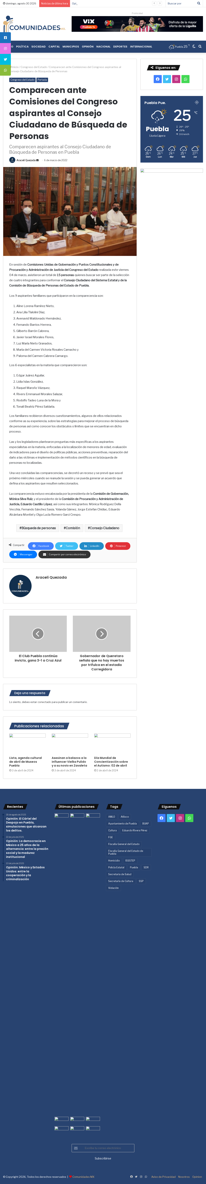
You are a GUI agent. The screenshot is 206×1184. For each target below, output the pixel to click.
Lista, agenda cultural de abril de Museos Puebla (25, 762)
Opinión (88, 46)
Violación (113, 887)
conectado (44, 702)
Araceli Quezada (26, 160)
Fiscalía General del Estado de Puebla (125, 852)
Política (22, 46)
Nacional (103, 46)
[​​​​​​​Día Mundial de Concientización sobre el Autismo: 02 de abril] (112, 744)
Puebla (134, 867)
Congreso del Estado (34, 67)
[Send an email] (37, 160)
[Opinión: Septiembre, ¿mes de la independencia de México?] (77, 1121)
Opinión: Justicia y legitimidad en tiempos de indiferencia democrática (115, 3)
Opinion (197, 1176)
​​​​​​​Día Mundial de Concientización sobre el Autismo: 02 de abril (111, 762)
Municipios (71, 46)
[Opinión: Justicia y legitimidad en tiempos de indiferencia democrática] (62, 1121)
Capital (54, 46)
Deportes (120, 46)
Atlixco (125, 816)
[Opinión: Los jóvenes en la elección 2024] (62, 1130)
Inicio (15, 67)
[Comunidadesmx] (34, 24)
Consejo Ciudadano (104, 528)
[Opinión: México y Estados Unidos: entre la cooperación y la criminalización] (93, 817)
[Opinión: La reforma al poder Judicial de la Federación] (77, 1130)
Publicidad (137, 13)
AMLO (111, 816)
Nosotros (184, 1176)
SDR (146, 867)
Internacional (141, 46)
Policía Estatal (116, 867)
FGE (110, 837)
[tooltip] (5, 37)
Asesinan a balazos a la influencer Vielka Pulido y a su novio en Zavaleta (69, 762)
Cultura (112, 830)
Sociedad (38, 46)
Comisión (73, 528)
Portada (42, 79)
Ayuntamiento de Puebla (122, 823)
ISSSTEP (130, 860)
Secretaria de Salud (119, 874)
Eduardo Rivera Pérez (134, 830)
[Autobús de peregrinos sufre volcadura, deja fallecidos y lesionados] (93, 1130)
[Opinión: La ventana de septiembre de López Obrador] (93, 1121)
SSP (141, 881)
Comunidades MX (83, 1176)
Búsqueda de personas (39, 528)
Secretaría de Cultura (120, 881)
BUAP (145, 823)
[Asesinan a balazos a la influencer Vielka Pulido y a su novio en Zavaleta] (70, 744)
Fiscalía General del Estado (123, 844)
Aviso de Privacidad (163, 1176)
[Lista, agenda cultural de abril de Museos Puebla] (27, 744)
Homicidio (114, 860)
